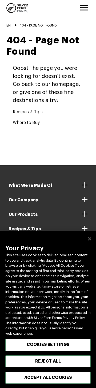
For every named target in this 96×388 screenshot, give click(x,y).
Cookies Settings (48, 344)
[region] (48, 309)
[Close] (89, 239)
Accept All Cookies (48, 377)
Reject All (48, 361)
